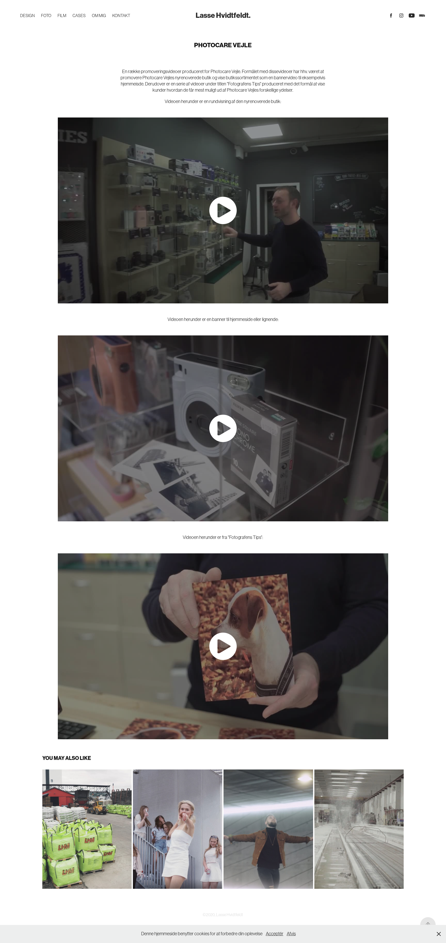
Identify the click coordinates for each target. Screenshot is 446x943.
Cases (79, 15)
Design (27, 15)
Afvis (291, 933)
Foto (46, 15)
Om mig (99, 15)
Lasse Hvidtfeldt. (223, 15)
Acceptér (274, 933)
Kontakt (121, 15)
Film (62, 15)
